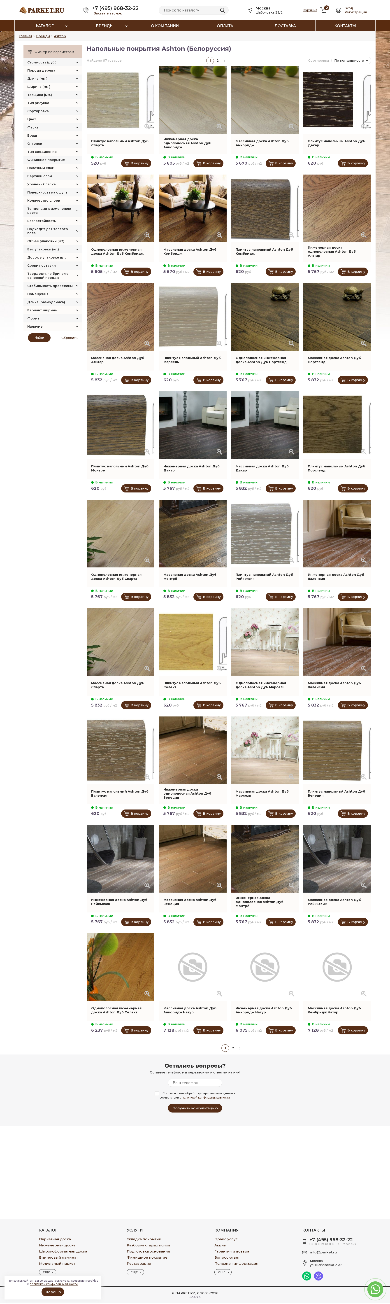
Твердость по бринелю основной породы (47, 276)
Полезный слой (40, 168)
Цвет (31, 119)
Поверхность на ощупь (47, 192)
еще (46, 1272)
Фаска (33, 127)
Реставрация (139, 1263)
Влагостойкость (41, 221)
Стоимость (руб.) (41, 62)
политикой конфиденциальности (206, 1097)
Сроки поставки (41, 266)
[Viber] (318, 1279)
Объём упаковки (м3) (45, 241)
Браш (32, 135)
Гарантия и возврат (232, 1251)
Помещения (38, 294)
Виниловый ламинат (58, 1257)
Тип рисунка (38, 103)
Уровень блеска (41, 184)
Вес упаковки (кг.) (43, 249)
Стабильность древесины (50, 286)
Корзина (310, 10)
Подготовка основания (148, 1251)
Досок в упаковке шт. (46, 257)
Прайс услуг (225, 1239)
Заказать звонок (108, 13)
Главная (25, 36)
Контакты (345, 26)
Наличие (35, 326)
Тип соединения (42, 152)
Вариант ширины (42, 310)
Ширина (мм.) (38, 87)
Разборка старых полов (148, 1245)
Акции (220, 1245)
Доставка (285, 26)
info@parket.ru (323, 1252)
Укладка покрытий (144, 1239)
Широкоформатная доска (63, 1251)
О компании (165, 26)
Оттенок (34, 144)
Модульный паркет (57, 1263)
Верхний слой (39, 176)
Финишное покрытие (46, 160)
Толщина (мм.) (39, 95)
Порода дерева (41, 70)
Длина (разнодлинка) (46, 302)
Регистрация (355, 12)
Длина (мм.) (37, 79)
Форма (33, 318)
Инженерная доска (57, 1245)
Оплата (225, 26)
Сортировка (38, 111)
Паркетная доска (55, 1239)
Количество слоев (43, 200)
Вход (348, 8)
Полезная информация (236, 1263)
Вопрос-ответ (227, 1257)
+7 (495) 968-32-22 (115, 8)
